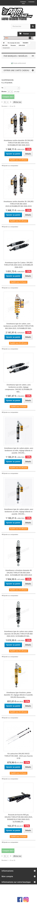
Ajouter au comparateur (10, 165)
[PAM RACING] (17, 14)
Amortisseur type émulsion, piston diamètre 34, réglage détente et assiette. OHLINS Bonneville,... (18, 695)
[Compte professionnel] (18, 63)
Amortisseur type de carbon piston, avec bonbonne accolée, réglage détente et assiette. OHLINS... (18, 450)
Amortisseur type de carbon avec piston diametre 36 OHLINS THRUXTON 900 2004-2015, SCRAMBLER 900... (18, 634)
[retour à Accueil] (4, 43)
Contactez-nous (23, 2)
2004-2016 (22, 45)
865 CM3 (5, 45)
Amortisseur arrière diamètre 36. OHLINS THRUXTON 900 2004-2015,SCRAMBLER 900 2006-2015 (19, 204)
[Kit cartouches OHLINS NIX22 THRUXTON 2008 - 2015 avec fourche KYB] (18, 736)
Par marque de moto (14, 43)
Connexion (31, 1)
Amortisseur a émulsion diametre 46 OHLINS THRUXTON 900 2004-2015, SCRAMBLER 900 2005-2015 (18, 573)
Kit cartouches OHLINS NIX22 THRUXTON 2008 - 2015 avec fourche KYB (18, 756)
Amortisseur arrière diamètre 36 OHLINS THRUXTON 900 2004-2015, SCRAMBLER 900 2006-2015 (18, 143)
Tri (2, 88)
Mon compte (7, 876)
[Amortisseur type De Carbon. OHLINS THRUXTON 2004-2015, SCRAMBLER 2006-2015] (18, 245)
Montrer (4, 91)
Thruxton (13, 45)
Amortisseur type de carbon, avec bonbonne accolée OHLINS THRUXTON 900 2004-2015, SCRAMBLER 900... (19, 326)
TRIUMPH (25, 43)
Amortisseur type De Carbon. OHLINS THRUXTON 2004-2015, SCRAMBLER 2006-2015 (18, 265)
